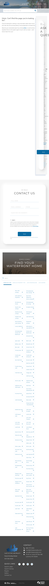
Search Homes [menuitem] (9, 569)
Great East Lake (18, 372)
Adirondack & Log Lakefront (29, 327)
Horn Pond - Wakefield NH (29, 389)
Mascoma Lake (18, 435)
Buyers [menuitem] (6, 571)
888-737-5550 (27, 4)
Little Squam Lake (18, 415)
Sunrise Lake (29, 502)
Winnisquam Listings (29, 312)
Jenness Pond (29, 396)
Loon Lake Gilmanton (17, 423)
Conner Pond (29, 347)
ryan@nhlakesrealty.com (33, 552)
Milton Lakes (18, 446)
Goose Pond (29, 366)
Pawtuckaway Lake (18, 461)
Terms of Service (35, 237)
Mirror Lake (28, 446)
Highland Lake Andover (29, 381)
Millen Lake (28, 443)
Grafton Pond (29, 369)
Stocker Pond (29, 499)
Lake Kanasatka (18, 399)
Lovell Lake (17, 427)
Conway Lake (18, 350)
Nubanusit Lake (18, 454)
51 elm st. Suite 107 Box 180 (34, 555)
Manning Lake (29, 432)
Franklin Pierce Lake (18, 367)
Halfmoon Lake (29, 376)
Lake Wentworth (30, 316)
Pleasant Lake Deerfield (18, 474)
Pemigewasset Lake (18, 466)
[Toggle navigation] (45, 4)
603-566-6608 (8, 559)
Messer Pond (29, 440)
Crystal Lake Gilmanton (29, 356)
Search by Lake (7, 282)
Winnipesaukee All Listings (29, 303)
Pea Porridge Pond (29, 461)
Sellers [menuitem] (6, 573)
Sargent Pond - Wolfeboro (18, 482)
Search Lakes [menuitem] (8, 567)
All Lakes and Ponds (18, 303)
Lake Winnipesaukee (32, 282)
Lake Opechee (29, 454)
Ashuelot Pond (29, 336)
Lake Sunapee (41, 282)
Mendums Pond (18, 440)
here (25, 28)
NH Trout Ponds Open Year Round (29, 529)
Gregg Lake (28, 372)
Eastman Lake (29, 363)
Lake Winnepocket (18, 528)
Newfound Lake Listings (18, 312)
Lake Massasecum (29, 436)
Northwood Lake (30, 449)
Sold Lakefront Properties (18, 296)
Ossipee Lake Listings (18, 317)
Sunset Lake (17, 505)
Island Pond (29, 393)
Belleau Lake (18, 344)
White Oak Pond (30, 516)
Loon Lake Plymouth (28, 423)
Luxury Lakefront (19, 326)
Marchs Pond (18, 432)
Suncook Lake (18, 502)
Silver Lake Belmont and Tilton (29, 491)
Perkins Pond (29, 465)
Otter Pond (28, 457)
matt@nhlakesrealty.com (34, 550)
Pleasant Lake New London (29, 474)
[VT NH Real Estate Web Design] (41, 583)
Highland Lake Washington (18, 386)
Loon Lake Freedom (28, 418)
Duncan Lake (29, 360)
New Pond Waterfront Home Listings (29, 297)
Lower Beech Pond (29, 428)
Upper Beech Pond (29, 509)
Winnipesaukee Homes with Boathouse (18, 333)
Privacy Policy (35, 226)
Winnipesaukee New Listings (29, 291)
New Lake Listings (17, 291)
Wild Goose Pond (17, 522)
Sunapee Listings (30, 307)
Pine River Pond (29, 468)
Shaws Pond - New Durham (29, 485)
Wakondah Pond (19, 513)
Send (24, 234)
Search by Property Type (19, 282)
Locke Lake (28, 414)
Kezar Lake (28, 399)
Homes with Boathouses (29, 332)
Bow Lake (17, 347)
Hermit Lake (18, 380)
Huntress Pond (18, 393)
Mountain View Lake (18, 450)
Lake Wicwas (29, 521)
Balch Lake (28, 340)
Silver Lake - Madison (17, 490)
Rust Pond (28, 478)
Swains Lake (29, 505)
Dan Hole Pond (18, 360)
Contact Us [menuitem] (7, 575)
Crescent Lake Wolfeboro (29, 351)
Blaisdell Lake (29, 344)
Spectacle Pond (18, 496)
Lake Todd (17, 508)
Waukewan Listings (28, 322)
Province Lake (18, 478)
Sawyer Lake (29, 481)
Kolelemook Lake (19, 409)
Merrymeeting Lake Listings (18, 322)
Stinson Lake (29, 496)
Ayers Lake (17, 340)
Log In (35, 4)
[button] (35, 10)
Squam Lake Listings (18, 308)
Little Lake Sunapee (28, 410)
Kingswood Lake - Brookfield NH (30, 403)
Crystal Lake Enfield (17, 356)
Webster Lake (29, 513)
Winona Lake (29, 524)
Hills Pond (28, 385)
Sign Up (40, 4)
